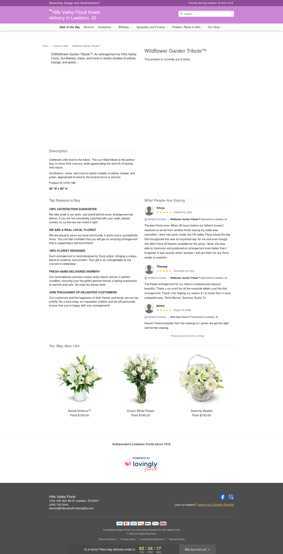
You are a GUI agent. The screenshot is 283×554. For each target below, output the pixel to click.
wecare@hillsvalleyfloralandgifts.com (71, 508)
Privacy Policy (128, 539)
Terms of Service (107, 539)
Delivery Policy (177, 539)
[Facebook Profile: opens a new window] (222, 496)
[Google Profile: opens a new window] (231, 496)
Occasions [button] (105, 27)
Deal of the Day (69, 27)
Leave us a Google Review (215, 505)
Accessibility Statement (152, 539)
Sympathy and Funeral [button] (151, 27)
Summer (89, 27)
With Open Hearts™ (181, 317)
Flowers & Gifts (60, 45)
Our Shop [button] (214, 27)
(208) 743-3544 (58, 504)
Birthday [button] (124, 27)
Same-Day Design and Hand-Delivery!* (75, 3)
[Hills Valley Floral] (77, 15)
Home (45, 45)
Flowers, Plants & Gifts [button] (186, 27)
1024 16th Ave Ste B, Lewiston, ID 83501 (74, 501)
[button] (273, 537)
